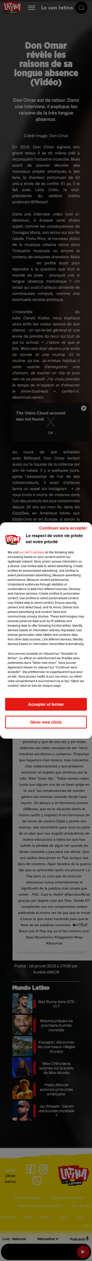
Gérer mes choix (46, 722)
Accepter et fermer (46, 704)
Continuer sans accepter (63, 528)
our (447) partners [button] (31, 552)
